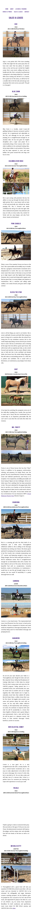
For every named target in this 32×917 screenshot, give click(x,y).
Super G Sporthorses (16, 3)
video (13, 908)
